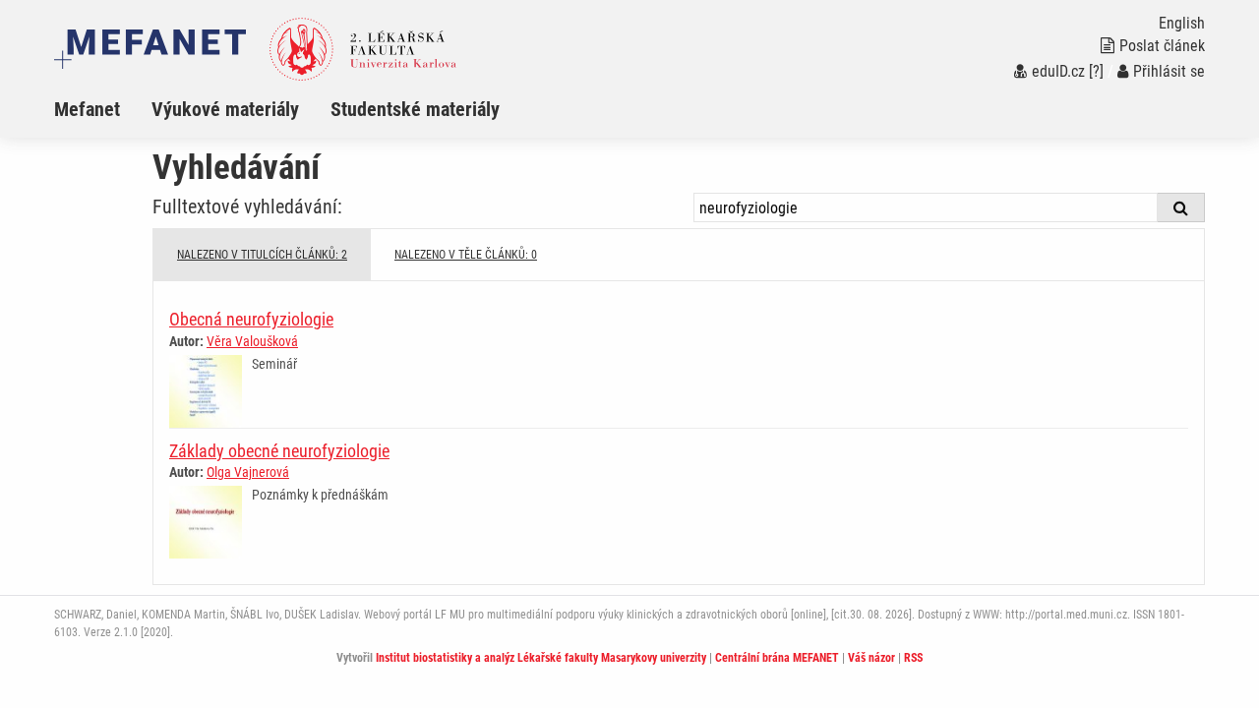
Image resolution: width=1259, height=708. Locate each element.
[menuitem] (102, 109)
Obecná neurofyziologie (251, 319)
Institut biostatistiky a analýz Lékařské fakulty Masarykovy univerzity (541, 658)
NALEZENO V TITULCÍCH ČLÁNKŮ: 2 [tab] (262, 255)
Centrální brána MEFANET (777, 658)
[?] (1096, 71)
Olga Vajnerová (248, 472)
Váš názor (871, 658)
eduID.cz (1058, 71)
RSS (913, 658)
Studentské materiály (415, 109)
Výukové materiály (225, 109)
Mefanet (87, 109)
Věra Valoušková (252, 341)
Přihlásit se (1169, 71)
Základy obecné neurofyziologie (279, 451)
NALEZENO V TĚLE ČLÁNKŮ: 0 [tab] (465, 255)
